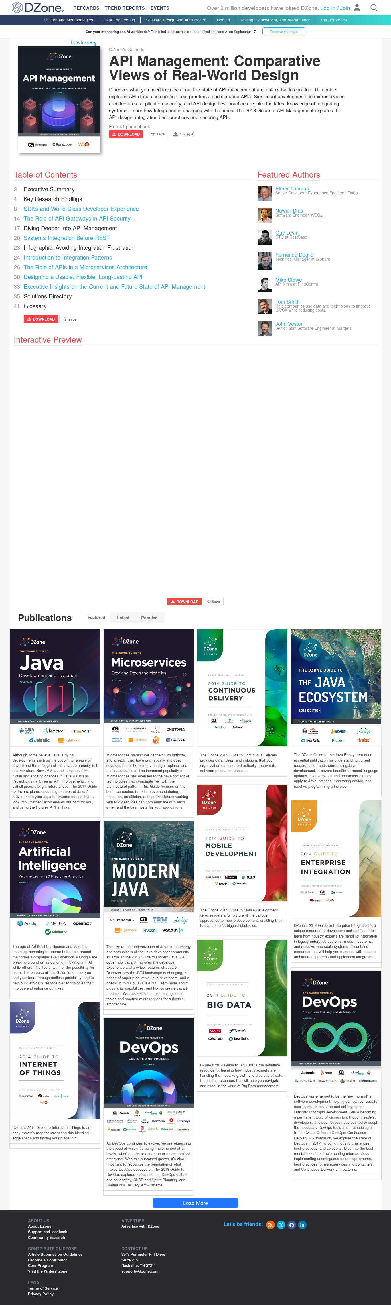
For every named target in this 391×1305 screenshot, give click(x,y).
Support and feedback (47, 1231)
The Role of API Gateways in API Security (77, 218)
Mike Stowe (288, 279)
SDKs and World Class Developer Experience (81, 208)
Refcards (86, 8)
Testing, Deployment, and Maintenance (275, 20)
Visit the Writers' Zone (47, 1271)
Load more (195, 1202)
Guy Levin (287, 232)
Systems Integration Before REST (67, 237)
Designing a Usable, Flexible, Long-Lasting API (83, 276)
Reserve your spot (284, 31)
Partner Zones (334, 20)
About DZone (39, 1226)
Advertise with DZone (140, 1226)
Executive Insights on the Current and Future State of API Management (114, 286)
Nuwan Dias (289, 210)
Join (345, 7)
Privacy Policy (41, 1293)
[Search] (373, 7)
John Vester (289, 323)
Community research (46, 1237)
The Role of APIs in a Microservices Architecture (85, 267)
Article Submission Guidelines (55, 1254)
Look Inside (81, 42)
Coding (223, 20)
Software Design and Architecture (176, 20)
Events (160, 8)
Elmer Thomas (292, 188)
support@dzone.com (140, 1271)
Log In (328, 7)
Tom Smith (287, 301)
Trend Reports (125, 8)
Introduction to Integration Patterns (68, 257)
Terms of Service (43, 1288)
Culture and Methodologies (68, 20)
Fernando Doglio (294, 254)
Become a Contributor (47, 1260)
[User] (357, 8)
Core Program (40, 1265)
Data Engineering (119, 20)
